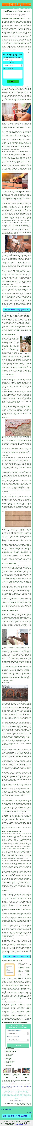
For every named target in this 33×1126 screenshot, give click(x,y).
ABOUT (20, 8)
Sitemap (3, 1107)
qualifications (13, 211)
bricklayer (14, 98)
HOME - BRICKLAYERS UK (16, 1101)
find (7, 1004)
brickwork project (23, 134)
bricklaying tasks (23, 992)
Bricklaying (5, 313)
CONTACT (24, 8)
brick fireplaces (22, 989)
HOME (13, 8)
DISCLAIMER (29, 8)
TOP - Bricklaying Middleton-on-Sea (12, 1086)
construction (21, 195)
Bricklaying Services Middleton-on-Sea (14, 1022)
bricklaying (13, 252)
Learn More (18, 1125)
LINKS (17, 8)
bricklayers (24, 190)
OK (26, 1125)
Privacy (29, 1112)
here (28, 1019)
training (19, 203)
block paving (24, 437)
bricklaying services (24, 975)
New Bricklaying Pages (16, 1107)
